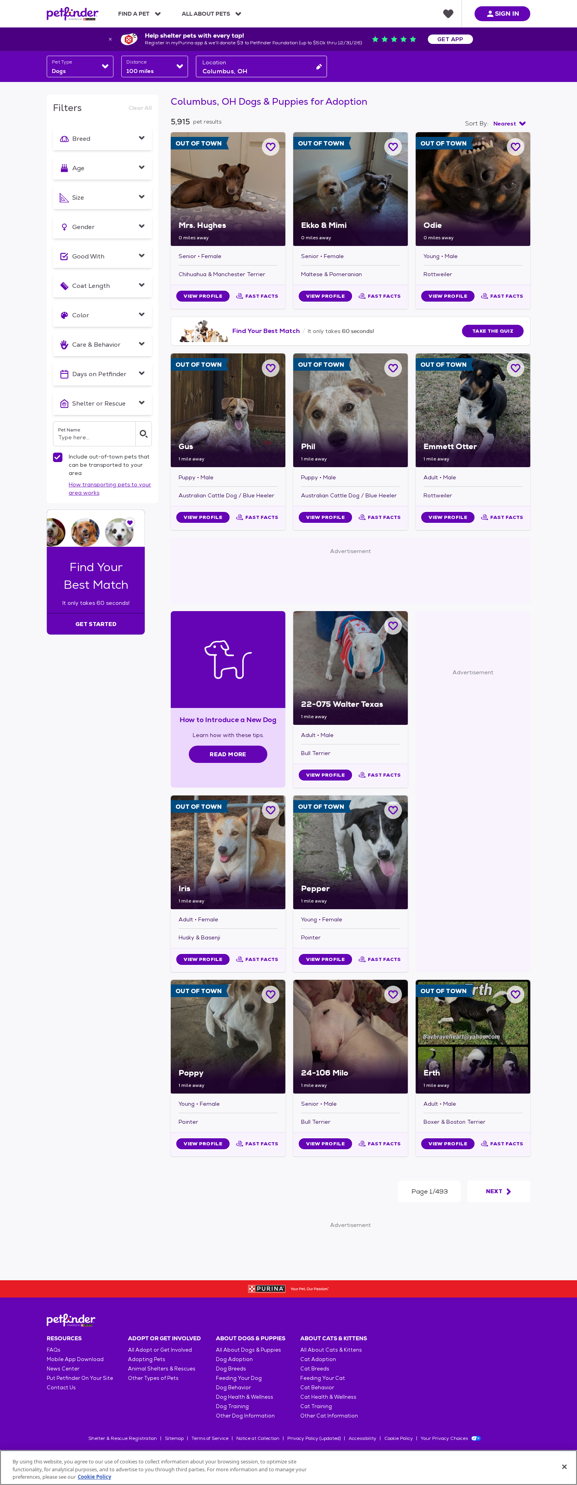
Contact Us (61, 1387)
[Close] (564, 1466)
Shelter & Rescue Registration (122, 1438)
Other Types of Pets (153, 1378)
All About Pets (206, 13)
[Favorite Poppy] (270, 994)
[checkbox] (57, 457)
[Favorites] (448, 13)
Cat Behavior (317, 1387)
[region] (288, 1467)
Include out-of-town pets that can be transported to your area (109, 465)
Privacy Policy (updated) (314, 1438)
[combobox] (80, 66)
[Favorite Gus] (270, 368)
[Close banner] (110, 39)
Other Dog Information (245, 1415)
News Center (63, 1368)
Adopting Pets (146, 1359)
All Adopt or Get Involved (160, 1350)
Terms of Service (210, 1438)
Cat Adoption (318, 1359)
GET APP (450, 39)
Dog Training (232, 1406)
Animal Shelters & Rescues (161, 1368)
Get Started (96, 624)
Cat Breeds (314, 1368)
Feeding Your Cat (322, 1378)
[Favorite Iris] (270, 810)
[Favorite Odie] (515, 146)
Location (214, 62)
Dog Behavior (233, 1387)
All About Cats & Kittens (331, 1350)
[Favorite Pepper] (393, 810)
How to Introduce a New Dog (228, 719)
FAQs (53, 1350)
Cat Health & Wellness (328, 1397)
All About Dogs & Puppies (248, 1350)
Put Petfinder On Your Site (80, 1378)
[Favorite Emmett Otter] (515, 368)
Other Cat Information (329, 1415)
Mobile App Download (75, 1359)
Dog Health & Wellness (244, 1397)
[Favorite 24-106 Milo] (393, 994)
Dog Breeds (231, 1368)
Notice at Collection (257, 1438)
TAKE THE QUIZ (492, 331)
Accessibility (362, 1438)
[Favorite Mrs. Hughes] (270, 146)
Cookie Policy (398, 1438)
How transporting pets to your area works (110, 488)
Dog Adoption (234, 1359)
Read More (228, 754)
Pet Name (69, 430)
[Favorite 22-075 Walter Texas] (393, 625)
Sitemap (174, 1438)
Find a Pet (134, 13)
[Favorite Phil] (393, 368)
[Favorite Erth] (515, 994)
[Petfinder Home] (73, 13)
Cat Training (316, 1406)
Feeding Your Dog (239, 1378)
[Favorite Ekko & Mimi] (393, 146)
